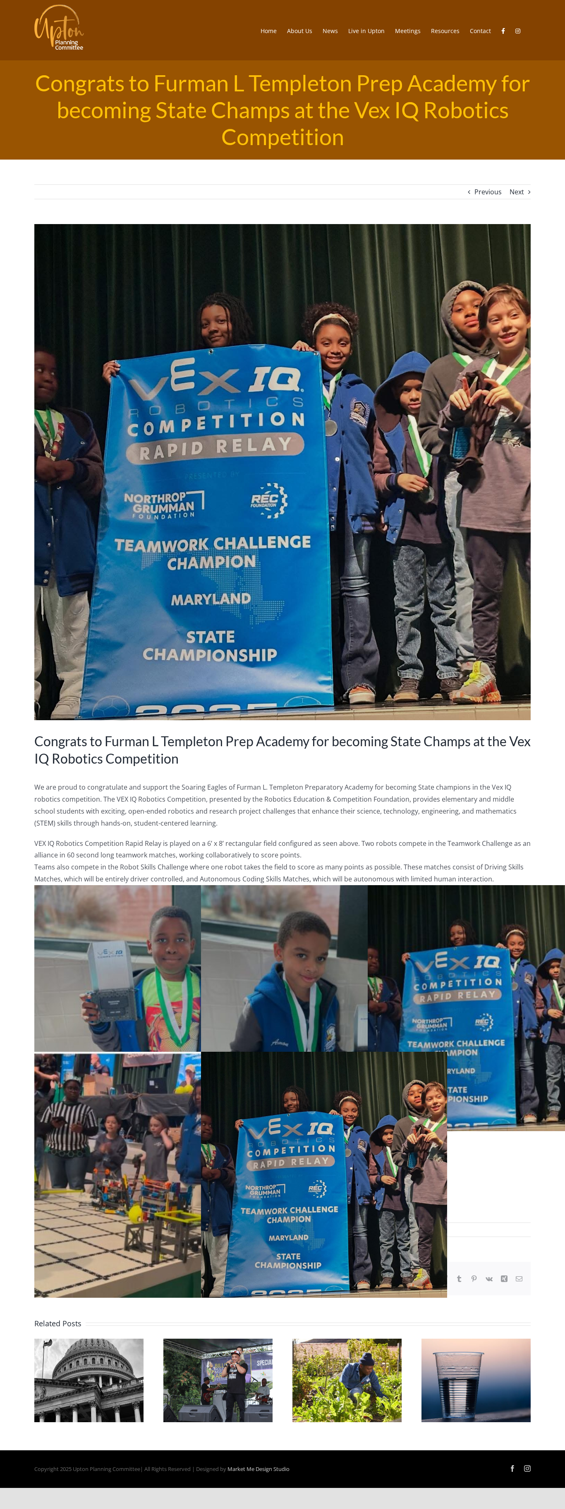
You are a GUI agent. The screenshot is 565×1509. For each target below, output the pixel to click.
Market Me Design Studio (258, 1469)
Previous (488, 191)
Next (517, 191)
